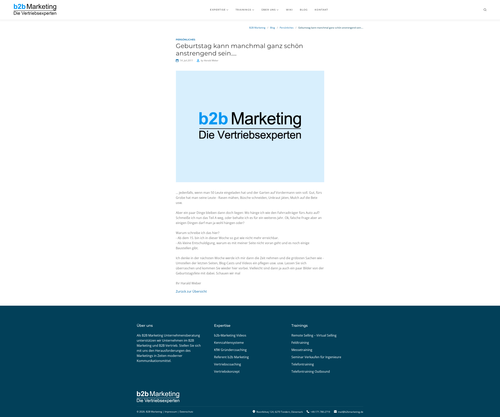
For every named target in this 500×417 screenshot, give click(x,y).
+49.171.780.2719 (320, 411)
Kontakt (321, 9)
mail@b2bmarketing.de (350, 411)
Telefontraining (302, 364)
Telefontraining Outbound (310, 371)
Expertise (218, 9)
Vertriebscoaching (227, 364)
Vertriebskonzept (227, 371)
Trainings (243, 9)
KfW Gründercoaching (230, 350)
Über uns (268, 9)
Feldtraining (300, 342)
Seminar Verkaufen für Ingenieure (316, 357)
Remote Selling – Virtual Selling (314, 335)
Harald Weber (211, 60)
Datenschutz (186, 411)
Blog (304, 9)
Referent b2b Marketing (231, 357)
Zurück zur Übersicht (191, 291)
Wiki (289, 9)
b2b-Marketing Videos (230, 335)
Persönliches (287, 27)
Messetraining (301, 350)
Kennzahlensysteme (229, 342)
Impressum (171, 411)
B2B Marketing (257, 27)
